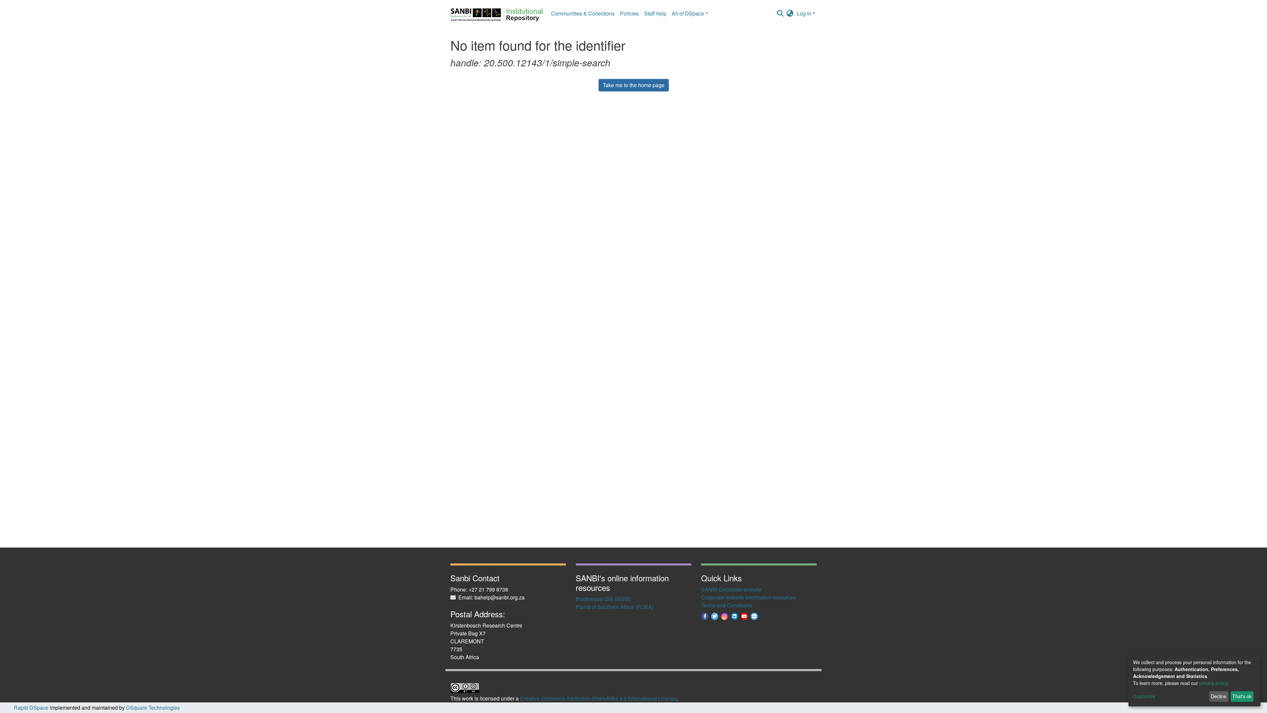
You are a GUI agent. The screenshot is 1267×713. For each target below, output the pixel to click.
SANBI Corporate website (731, 589)
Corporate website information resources (748, 597)
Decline (1218, 696)
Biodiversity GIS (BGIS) (603, 599)
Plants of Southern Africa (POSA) (614, 607)
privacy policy (1213, 683)
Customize (1144, 696)
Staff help (655, 13)
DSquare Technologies (152, 707)
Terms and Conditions (726, 605)
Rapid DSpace (31, 707)
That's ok (1241, 696)
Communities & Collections (583, 13)
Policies (629, 13)
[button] (790, 13)
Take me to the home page (634, 85)
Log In (804, 13)
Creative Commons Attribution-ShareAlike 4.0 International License (598, 698)
